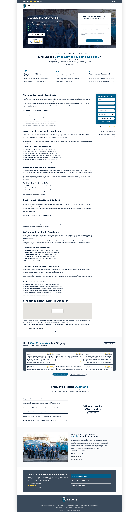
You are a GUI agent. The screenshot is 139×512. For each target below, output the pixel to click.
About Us (31, 331)
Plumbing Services (90, 6)
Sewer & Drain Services (44, 162)
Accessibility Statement (68, 507)
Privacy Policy (59, 507)
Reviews (52, 331)
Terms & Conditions (78, 507)
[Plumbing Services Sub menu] (95, 6)
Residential (99, 6)
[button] (45, 398)
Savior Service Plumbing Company (54, 21)
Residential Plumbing (38, 260)
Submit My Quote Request (94, 41)
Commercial (106, 6)
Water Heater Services (41, 226)
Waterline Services (37, 194)
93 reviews (37, 42)
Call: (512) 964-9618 (37, 34)
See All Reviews (110, 344)
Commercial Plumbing (44, 295)
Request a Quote (106, 118)
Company (112, 6)
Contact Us (93, 413)
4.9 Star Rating (26, 1)
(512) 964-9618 (68, 505)
